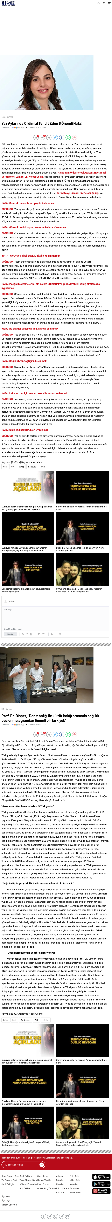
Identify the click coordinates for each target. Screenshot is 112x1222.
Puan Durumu (43, 1184)
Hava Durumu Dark (10, 1176)
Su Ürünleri (25, 1020)
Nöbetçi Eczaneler (28, 1184)
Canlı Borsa (42, 1176)
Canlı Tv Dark (26, 1176)
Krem (43, 467)
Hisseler (60, 1184)
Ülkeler (46, 1020)
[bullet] (43, 634)
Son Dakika (25, 1188)
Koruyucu (32, 467)
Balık (14, 1020)
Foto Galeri (75, 1176)
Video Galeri (75, 1180)
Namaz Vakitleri (44, 1180)
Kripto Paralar (63, 1188)
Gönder (10, 634)
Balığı (5, 1020)
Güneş (21, 467)
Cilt (12, 467)
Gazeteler (74, 1188)
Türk (36, 1020)
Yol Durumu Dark (9, 1180)
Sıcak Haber (75, 1192)
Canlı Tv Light (7, 1184)
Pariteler (60, 1192)
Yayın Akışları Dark (28, 1180)
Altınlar (59, 1176)
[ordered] (39, 634)
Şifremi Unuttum (9, 1204)
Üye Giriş (5, 1196)
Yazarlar (74, 1184)
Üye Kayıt (5, 1200)
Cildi (5, 467)
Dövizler (60, 1180)
